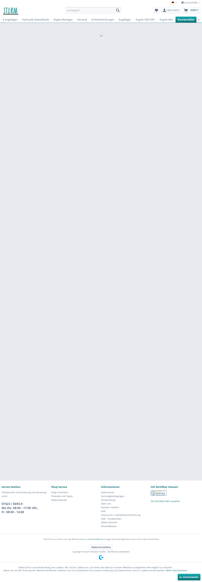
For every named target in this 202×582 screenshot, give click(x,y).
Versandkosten (109, 526)
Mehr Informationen (176, 570)
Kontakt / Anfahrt (110, 507)
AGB (103, 511)
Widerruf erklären (101, 547)
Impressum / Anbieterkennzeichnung (120, 514)
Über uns (106, 503)
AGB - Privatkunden (111, 518)
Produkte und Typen (62, 496)
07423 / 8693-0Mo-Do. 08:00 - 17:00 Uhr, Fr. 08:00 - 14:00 (20, 508)
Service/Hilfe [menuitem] (191, 2)
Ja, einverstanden (189, 577)
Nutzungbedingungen (112, 496)
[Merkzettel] (156, 10)
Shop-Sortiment (59, 492)
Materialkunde (59, 499)
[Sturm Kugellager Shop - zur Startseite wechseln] (10, 11)
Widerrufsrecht (109, 522)
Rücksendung (108, 499)
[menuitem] (93, 10)
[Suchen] (117, 10)
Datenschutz (107, 492)
